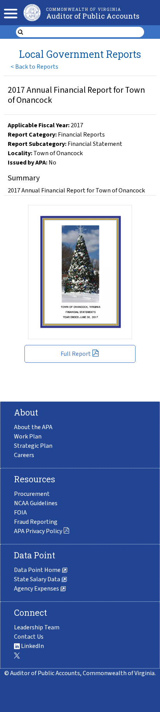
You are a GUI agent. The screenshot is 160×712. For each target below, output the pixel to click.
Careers (24, 455)
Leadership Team (36, 627)
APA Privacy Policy (38, 531)
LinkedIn (32, 646)
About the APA (33, 427)
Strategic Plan (33, 446)
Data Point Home (38, 570)
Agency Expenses (37, 588)
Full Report (76, 354)
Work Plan (28, 436)
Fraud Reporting (35, 522)
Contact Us (28, 636)
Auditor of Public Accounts (92, 16)
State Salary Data (37, 579)
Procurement (32, 494)
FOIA (20, 512)
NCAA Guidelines (35, 503)
